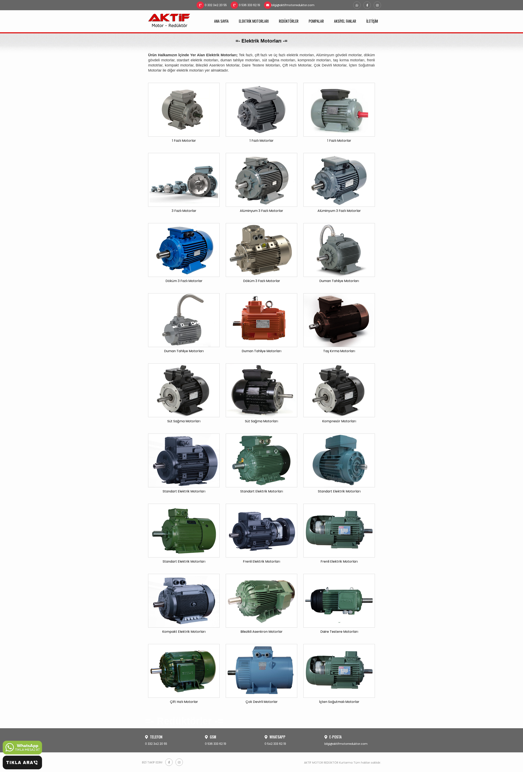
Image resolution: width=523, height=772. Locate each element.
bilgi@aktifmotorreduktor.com (292, 5)
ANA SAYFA (221, 21)
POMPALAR (316, 21)
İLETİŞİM (372, 21)
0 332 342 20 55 (215, 5)
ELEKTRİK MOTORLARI (254, 21)
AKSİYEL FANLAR (345, 21)
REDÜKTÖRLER (288, 21)
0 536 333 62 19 (249, 5)
